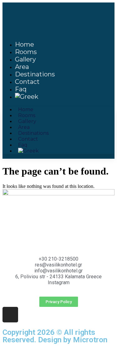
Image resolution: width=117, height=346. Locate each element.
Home (24, 44)
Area (22, 67)
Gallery (25, 59)
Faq (21, 89)
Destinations (35, 74)
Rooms (26, 52)
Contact (27, 81)
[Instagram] (10, 314)
